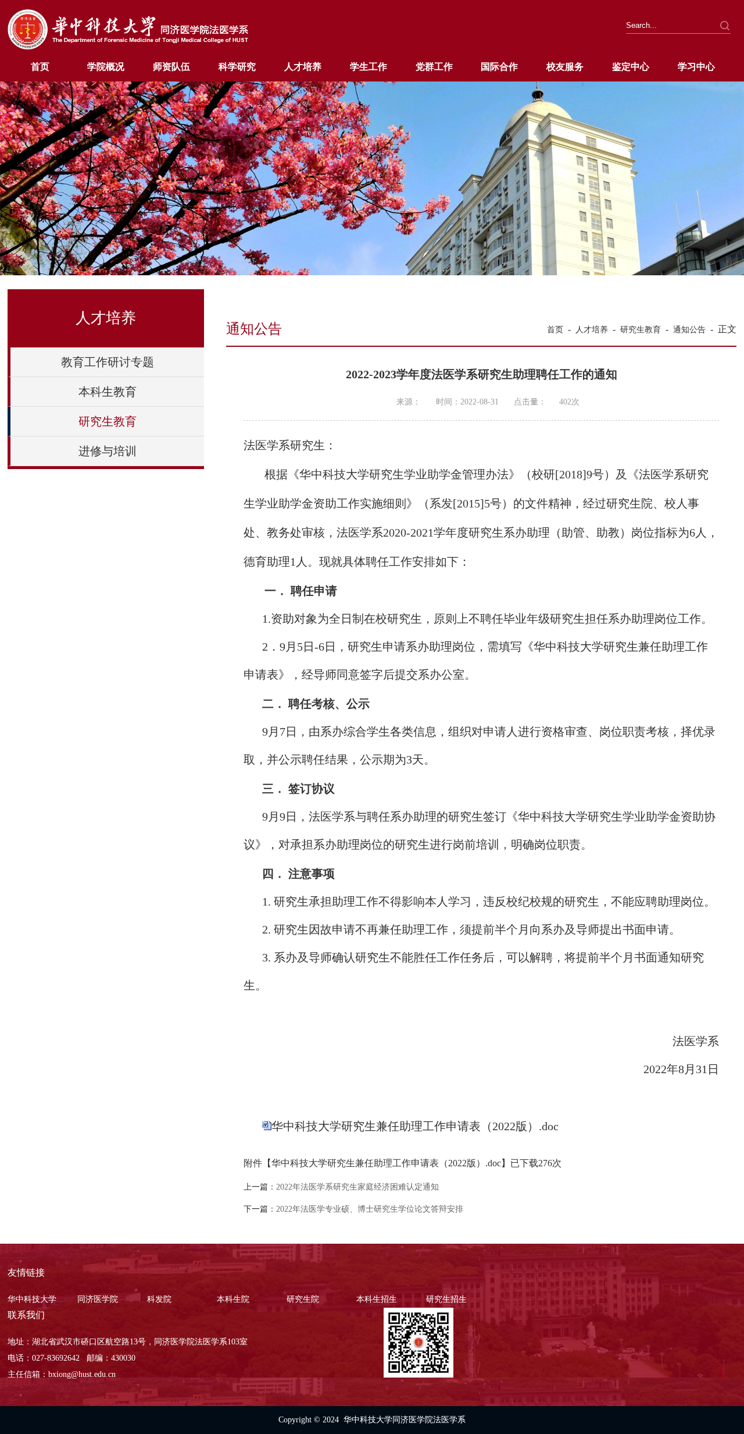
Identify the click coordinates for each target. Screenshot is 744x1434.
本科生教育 (107, 391)
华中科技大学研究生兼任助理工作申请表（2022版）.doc (415, 1126)
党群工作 (434, 67)
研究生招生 (446, 1299)
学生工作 (368, 67)
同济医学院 (97, 1299)
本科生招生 (376, 1299)
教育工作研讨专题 (107, 362)
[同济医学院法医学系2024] (128, 48)
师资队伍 (171, 67)
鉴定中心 (630, 67)
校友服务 (565, 67)
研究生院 (303, 1299)
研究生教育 (107, 421)
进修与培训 (107, 451)
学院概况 (105, 67)
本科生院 (233, 1299)
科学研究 (237, 67)
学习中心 (696, 67)
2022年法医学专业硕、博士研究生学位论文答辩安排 (369, 1209)
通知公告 (689, 329)
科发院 (159, 1299)
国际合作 (499, 67)
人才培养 (302, 67)
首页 (40, 67)
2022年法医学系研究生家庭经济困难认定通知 (357, 1187)
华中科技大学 (32, 1299)
